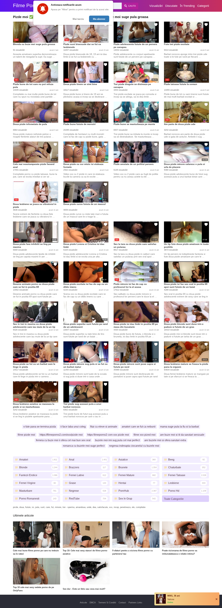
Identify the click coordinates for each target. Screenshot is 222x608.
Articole (83, 602)
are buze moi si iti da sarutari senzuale (182, 434)
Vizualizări (156, 5)
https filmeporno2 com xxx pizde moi (108, 434)
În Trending (187, 5)
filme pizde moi (26, 434)
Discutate (171, 5)
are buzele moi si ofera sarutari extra (165, 440)
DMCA (93, 602)
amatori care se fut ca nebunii (139, 426)
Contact (122, 602)
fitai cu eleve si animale (103, 426)
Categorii (203, 5)
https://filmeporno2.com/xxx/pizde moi (61, 434)
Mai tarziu (78, 19)
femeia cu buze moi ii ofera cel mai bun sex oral (63, 440)
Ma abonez (99, 19)
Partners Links (135, 602)
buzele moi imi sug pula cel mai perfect (117, 440)
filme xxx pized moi (145, 434)
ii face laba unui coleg (73, 426)
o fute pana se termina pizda (39, 426)
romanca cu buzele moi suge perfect (83, 445)
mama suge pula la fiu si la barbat (179, 426)
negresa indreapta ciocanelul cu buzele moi (134, 445)
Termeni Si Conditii (107, 602)
